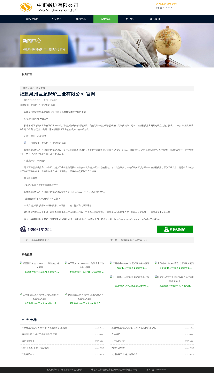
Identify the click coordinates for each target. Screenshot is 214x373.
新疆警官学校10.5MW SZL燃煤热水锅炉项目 (42, 272)
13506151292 (40, 229)
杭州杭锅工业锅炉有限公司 (125, 354)
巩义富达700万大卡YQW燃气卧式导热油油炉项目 (177, 286)
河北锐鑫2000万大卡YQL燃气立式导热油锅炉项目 (87, 303)
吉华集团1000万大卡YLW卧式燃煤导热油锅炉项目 (42, 303)
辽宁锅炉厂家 (118, 341)
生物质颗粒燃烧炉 (40, 240)
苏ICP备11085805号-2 (157, 370)
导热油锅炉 (32, 19)
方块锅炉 (116, 334)
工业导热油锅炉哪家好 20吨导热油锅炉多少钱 (134, 328)
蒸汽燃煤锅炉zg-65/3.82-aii (134, 240)
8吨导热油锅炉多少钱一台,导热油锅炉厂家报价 (44, 328)
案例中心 (81, 19)
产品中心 (56, 19)
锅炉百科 (106, 19)
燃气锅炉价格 (53, 370)
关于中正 (130, 19)
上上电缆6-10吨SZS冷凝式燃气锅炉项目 (132, 286)
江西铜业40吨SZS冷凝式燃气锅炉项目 (132, 268)
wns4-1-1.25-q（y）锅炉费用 (35, 348)
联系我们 (155, 19)
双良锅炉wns (28, 354)
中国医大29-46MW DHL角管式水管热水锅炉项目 (87, 272)
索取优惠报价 (178, 229)
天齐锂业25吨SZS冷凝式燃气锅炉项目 (177, 268)
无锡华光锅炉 (118, 348)
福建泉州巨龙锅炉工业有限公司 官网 (39, 334)
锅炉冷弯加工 (28, 341)
